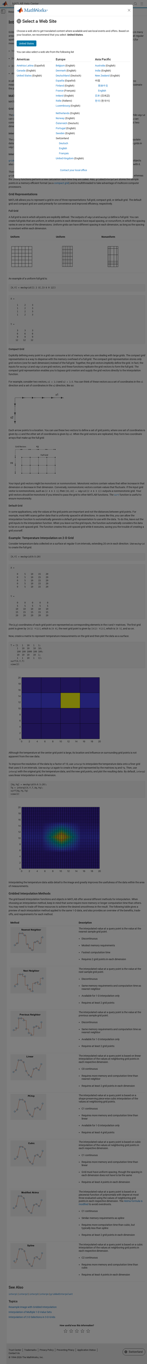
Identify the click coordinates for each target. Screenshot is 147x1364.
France (59, 90)
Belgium (60, 65)
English (63, 148)
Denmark (61, 70)
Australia (100, 65)
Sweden (60, 133)
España (60, 80)
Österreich (61, 123)
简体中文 (103, 85)
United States (24, 75)
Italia (58, 100)
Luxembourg (63, 105)
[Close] (129, 10)
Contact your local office (73, 170)
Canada (21, 70)
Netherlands (62, 113)
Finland (60, 85)
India (98, 70)
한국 (97, 100)
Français (64, 153)
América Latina (25, 65)
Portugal (60, 128)
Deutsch (63, 143)
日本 (97, 95)
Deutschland (63, 75)
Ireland (59, 95)
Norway (60, 118)
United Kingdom (65, 158)
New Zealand (102, 75)
